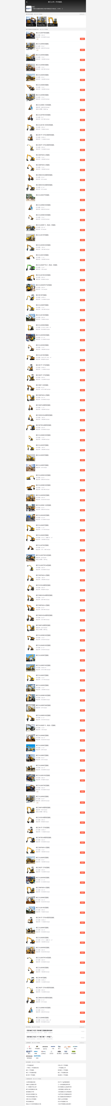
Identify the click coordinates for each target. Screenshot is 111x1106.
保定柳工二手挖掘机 (63, 1075)
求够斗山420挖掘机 (63, 1099)
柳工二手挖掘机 (30, 1070)
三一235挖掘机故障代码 (64, 1084)
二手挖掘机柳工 (30, 1065)
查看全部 (82, 14)
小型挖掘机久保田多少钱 (64, 1089)
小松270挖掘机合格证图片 (64, 1104)
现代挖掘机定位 (30, 1101)
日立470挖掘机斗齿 (63, 1101)
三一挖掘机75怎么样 (31, 1087)
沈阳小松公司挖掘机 (31, 1099)
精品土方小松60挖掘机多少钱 (33, 1104)
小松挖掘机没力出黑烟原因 (65, 1092)
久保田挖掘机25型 (30, 1082)
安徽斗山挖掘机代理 (31, 1084)
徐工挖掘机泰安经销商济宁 (65, 1096)
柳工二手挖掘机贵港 (63, 1072)
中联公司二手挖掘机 (63, 1065)
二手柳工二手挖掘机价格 (32, 1067)
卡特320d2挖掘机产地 (31, 1096)
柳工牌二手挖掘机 (30, 1075)
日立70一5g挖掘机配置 (64, 1082)
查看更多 (82, 1043)
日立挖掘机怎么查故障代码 (65, 1087)
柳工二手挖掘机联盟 (31, 1072)
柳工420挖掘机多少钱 (31, 1089)
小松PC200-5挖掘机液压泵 (65, 1094)
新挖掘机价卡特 (30, 1092)
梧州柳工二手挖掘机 (63, 1070)
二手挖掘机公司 (62, 1067)
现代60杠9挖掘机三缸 (31, 1094)
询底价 (82, 38)
